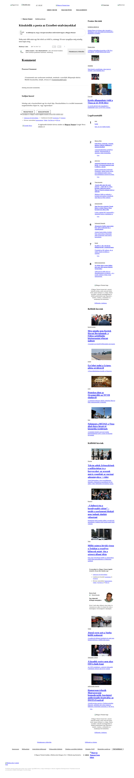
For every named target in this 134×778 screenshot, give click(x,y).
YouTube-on (51, 120)
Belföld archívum (40, 19)
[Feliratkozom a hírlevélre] (26, 5)
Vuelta (89, 628)
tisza (89, 420)
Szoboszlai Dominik (100, 223)
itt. (52, 52)
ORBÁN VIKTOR (52, 10)
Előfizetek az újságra (91, 742)
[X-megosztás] (81, 47)
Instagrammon (39, 120)
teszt (96, 121)
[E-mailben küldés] (77, 47)
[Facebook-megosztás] (84, 47)
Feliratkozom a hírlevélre (76, 51)
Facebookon (56, 118)
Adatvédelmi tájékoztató (39, 749)
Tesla (89, 541)
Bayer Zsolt (92, 593)
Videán (45, 120)
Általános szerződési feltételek (73, 749)
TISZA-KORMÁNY (81, 10)
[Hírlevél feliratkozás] (91, 586)
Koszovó (90, 501)
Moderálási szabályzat (104, 749)
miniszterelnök (98, 203)
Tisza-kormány (98, 182)
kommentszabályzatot (59, 80)
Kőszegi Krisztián (96, 595)
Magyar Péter (98, 141)
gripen (89, 361)
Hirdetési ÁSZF (90, 749)
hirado (96, 243)
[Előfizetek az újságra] (105, 5)
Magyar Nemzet (27, 19)
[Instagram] (79, 117)
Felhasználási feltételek (55, 749)
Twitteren (63, 118)
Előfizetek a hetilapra (101, 303)
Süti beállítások (117, 749)
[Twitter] (83, 117)
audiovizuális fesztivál (93, 686)
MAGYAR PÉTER (66, 10)
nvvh (89, 388)
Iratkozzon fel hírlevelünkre (31, 118)
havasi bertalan (91, 327)
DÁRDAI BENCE (93, 27)
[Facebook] (76, 117)
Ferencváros (91, 47)
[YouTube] (79, 120)
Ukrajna (90, 461)
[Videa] (76, 120)
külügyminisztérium (100, 262)
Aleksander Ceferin (93, 657)
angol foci (97, 160)
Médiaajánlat (25, 749)
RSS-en (58, 120)
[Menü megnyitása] (121, 5)
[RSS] (83, 120)
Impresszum (15, 749)
